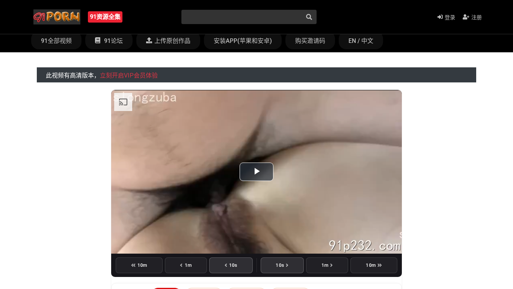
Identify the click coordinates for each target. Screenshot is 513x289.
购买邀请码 (310, 40)
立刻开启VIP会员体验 (129, 75)
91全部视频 (56, 40)
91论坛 (113, 40)
